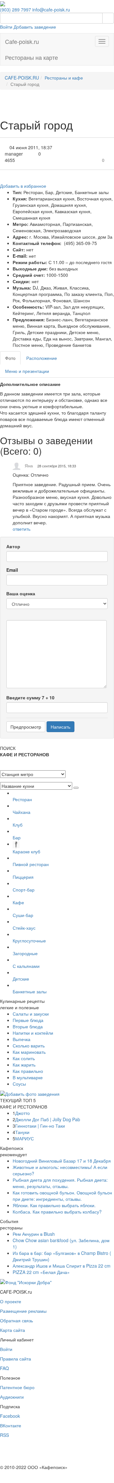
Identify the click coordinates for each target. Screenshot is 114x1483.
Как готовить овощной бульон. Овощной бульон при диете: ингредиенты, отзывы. (62, 1195)
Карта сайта (12, 1330)
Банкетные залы (30, 991)
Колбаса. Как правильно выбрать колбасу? (57, 1211)
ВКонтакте (10, 1425)
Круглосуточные (29, 940)
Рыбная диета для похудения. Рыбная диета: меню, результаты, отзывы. (60, 1183)
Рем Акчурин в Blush (34, 1234)
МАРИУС (24, 1138)
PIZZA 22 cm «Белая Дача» (41, 1272)
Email (12, 570)
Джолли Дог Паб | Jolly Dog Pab (47, 1119)
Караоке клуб (26, 851)
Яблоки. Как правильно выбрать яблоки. (54, 1205)
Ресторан (22, 799)
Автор (13, 546)
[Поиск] (108, 18)
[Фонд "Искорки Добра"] (26, 1281)
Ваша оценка (20, 593)
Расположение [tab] (41, 358)
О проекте (10, 1301)
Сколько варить (29, 1045)
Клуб (17, 825)
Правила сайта (15, 1358)
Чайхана (21, 812)
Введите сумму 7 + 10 (30, 697)
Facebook (10, 1416)
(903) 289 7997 (15, 9)
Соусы (19, 1084)
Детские (21, 979)
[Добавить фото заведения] (30, 1093)
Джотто (22, 1113)
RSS (4, 1435)
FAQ (4, 1368)
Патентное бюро (17, 1387)
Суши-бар (23, 915)
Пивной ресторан (31, 864)
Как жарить (24, 1064)
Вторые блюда (28, 1026)
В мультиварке (28, 1077)
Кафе (18, 902)
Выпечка (21, 1039)
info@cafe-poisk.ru (51, 9)
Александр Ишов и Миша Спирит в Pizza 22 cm (62, 1266)
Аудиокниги (12, 1397)
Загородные (25, 953)
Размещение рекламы (23, 1311)
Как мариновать (29, 1052)
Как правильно (28, 1071)
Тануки (22, 1132)
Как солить (24, 1058)
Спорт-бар (24, 889)
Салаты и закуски (31, 1014)
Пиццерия (23, 877)
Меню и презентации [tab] (27, 371)
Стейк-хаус (24, 928)
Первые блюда (28, 1020)
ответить (21, 529)
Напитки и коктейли (33, 1033)
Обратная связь (16, 1320)
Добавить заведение (35, 27)
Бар (17, 837)
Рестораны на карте (31, 57)
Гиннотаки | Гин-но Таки (40, 1126)
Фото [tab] (10, 358)
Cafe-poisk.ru (22, 41)
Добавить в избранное (23, 186)
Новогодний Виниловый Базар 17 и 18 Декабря (62, 1161)
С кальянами (26, 966)
